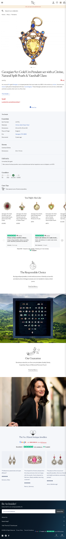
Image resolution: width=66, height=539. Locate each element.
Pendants (14, 14)
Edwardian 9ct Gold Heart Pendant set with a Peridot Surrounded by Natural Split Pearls (51, 217)
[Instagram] (2, 535)
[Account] (53, 2)
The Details (5, 94)
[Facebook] (8, 535)
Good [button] (8, 177)
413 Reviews (43, 442)
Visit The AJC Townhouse (9, 525)
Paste (24, 125)
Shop (8, 14)
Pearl (27, 125)
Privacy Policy (19, 530)
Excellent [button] (19, 177)
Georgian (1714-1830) (21, 134)
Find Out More (32, 286)
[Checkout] (64, 2)
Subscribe (60, 511)
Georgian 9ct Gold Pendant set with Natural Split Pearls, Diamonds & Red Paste (7, 217)
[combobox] (33, 10)
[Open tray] (60, 2)
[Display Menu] (2, 2)
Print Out (33, 107)
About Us (4, 517)
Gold (21, 125)
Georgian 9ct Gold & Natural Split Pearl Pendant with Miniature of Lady (36, 216)
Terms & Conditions (29, 530)
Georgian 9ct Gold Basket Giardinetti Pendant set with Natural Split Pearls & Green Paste (21, 217)
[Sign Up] (57, 2)
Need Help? (5, 521)
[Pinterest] (6, 535)
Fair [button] (2, 177)
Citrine (17, 125)
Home (3, 14)
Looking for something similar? (11, 102)
